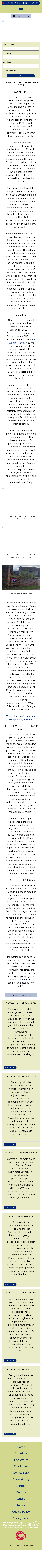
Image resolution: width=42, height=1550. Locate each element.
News (21, 1505)
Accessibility (21, 1479)
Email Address (9, 45)
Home (21, 1447)
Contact (21, 1485)
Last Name (7, 62)
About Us (21, 1453)
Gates (21, 1498)
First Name (7, 53)
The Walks (21, 1460)
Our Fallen (21, 1466)
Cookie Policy (21, 1511)
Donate (21, 1492)
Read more (9, 1068)
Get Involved (21, 1472)
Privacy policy (21, 1518)
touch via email (17, 979)
